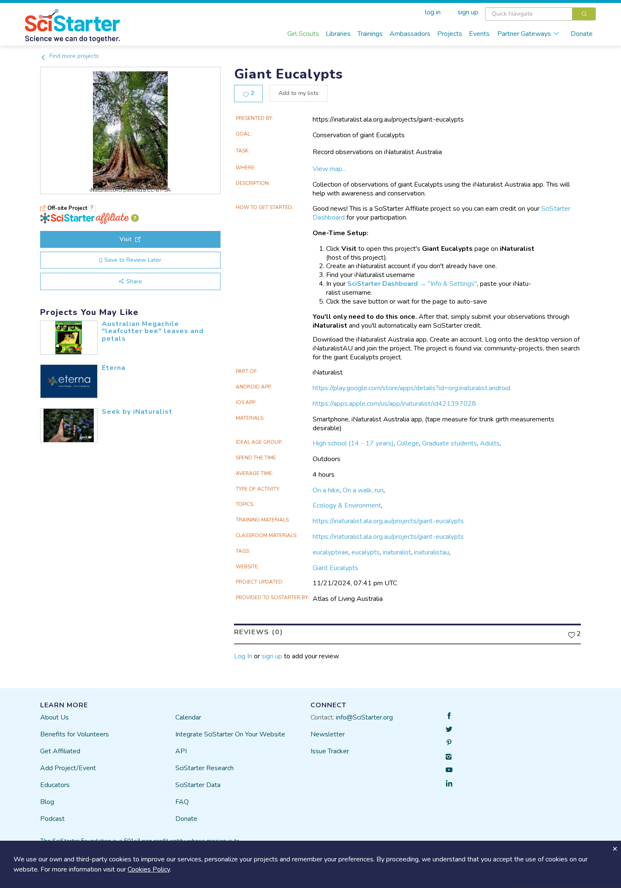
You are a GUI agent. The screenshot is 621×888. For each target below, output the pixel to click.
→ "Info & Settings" (412, 283)
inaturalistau (431, 552)
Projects (449, 33)
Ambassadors (409, 33)
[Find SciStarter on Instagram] (449, 756)
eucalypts (365, 552)
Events (479, 33)
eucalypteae (331, 552)
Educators (55, 785)
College (408, 443)
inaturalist (397, 552)
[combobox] (540, 14)
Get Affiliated (60, 751)
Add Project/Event (68, 768)
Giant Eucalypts (335, 568)
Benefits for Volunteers (74, 734)
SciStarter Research (204, 768)
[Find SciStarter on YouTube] (449, 769)
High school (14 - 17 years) (353, 443)
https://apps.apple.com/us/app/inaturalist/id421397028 (394, 403)
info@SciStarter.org (364, 717)
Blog (47, 802)
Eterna (113, 367)
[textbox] (528, 14)
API (181, 751)
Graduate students (449, 443)
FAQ (182, 802)
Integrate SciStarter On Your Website (230, 734)
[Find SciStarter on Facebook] (449, 715)
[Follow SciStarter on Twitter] (449, 729)
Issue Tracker (329, 751)
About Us (54, 717)
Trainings (370, 33)
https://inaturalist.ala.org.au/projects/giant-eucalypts (388, 521)
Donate (582, 33)
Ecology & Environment (347, 505)
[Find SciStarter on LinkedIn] (449, 783)
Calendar (188, 717)
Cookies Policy (149, 869)
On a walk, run (363, 490)
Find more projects (73, 56)
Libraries (338, 33)
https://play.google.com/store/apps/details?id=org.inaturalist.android (411, 388)
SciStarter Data (198, 785)
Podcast (52, 818)
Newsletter (327, 734)
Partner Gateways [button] (524, 33)
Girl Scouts (303, 33)
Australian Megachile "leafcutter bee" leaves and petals (153, 331)
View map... (329, 169)
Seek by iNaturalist (137, 411)
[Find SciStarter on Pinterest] (449, 742)
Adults (490, 443)
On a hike (326, 490)
